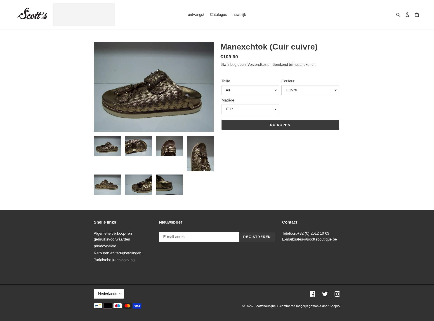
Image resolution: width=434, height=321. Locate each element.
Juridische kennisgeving (114, 260)
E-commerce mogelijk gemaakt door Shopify (308, 306)
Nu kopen (280, 125)
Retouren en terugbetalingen (117, 253)
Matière (228, 100)
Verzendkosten (259, 64)
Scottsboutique (265, 306)
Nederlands (107, 294)
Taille (226, 81)
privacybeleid (105, 246)
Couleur (288, 81)
